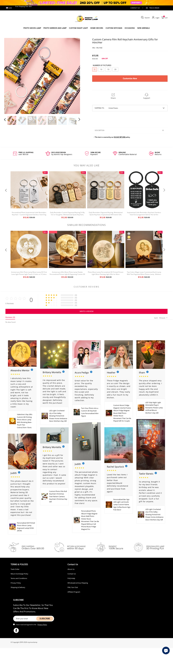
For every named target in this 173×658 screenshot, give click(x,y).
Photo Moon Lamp (32, 28)
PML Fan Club (73, 587)
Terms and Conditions (19, 578)
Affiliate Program (74, 592)
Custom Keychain (114, 28)
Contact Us (72, 574)
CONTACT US (135, 8)
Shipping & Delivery (18, 587)
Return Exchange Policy (19, 574)
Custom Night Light (78, 28)
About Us (71, 569)
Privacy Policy (16, 583)
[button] (10, 75)
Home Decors (96, 28)
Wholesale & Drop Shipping (78, 583)
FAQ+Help (71, 578)
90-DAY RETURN (119, 137)
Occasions (130, 28)
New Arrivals (143, 28)
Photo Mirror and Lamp (54, 28)
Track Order (154, 8)
